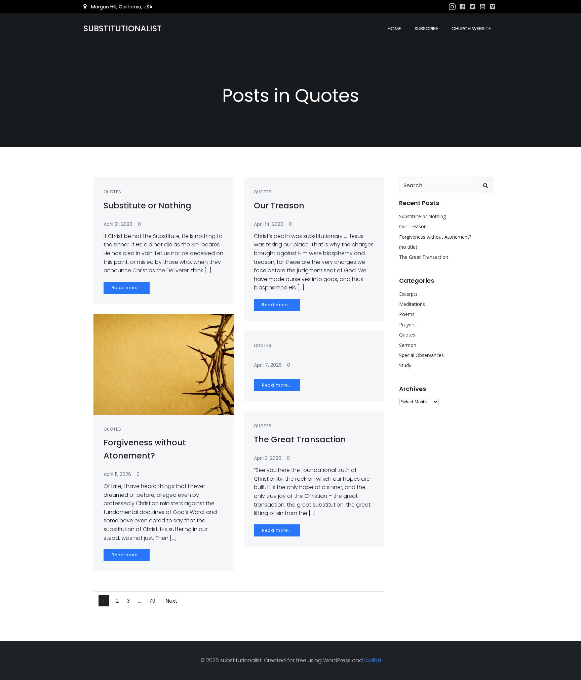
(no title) (408, 247)
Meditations (412, 304)
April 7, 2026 (268, 365)
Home (394, 28)
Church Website (471, 28)
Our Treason (413, 226)
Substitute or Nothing (422, 216)
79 (153, 600)
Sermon (407, 345)
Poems (407, 314)
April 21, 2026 (118, 224)
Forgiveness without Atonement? (435, 237)
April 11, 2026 (117, 474)
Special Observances (421, 355)
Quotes (112, 192)
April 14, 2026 (268, 224)
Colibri (372, 660)
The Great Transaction (423, 257)
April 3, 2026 (267, 458)
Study (405, 365)
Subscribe (426, 28)
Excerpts (408, 294)
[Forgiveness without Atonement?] (163, 364)
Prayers (407, 324)
